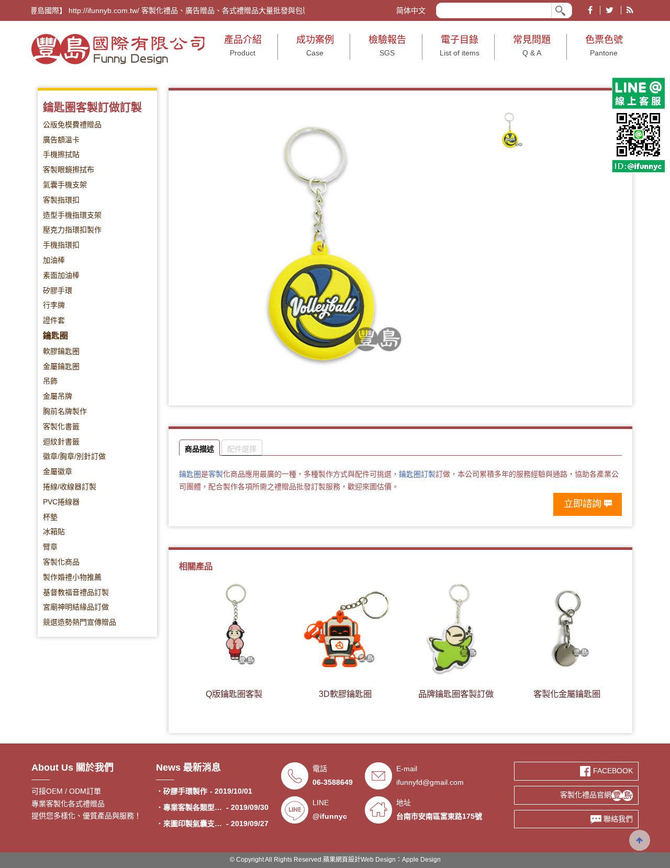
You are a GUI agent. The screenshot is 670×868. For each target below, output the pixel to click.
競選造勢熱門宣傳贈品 (79, 622)
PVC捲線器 (61, 502)
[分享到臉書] (590, 10)
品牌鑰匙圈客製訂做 (456, 693)
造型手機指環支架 (72, 215)
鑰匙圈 (55, 335)
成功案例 (315, 46)
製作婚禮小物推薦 (72, 577)
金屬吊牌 (57, 396)
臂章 (50, 547)
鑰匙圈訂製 (417, 474)
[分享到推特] (609, 10)
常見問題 (532, 46)
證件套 (54, 320)
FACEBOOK (612, 770)
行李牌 (54, 305)
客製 (215, 474)
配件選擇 (241, 449)
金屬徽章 (57, 471)
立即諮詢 (582, 504)
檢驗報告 (387, 46)
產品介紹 (243, 46)
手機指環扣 (61, 245)
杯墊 (50, 517)
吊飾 (50, 381)
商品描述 (199, 449)
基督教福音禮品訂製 (76, 592)
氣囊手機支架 (65, 185)
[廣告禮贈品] (118, 48)
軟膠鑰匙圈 (61, 351)
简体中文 (411, 10)
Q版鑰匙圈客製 (234, 693)
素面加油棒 (61, 275)
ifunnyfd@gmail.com (430, 782)
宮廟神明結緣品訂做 (76, 607)
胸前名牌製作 (65, 411)
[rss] (630, 10)
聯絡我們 (617, 819)
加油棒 (54, 260)
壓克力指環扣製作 (72, 230)
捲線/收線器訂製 (69, 486)
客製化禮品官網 (585, 795)
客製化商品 (61, 562)
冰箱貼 (54, 531)
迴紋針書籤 (61, 441)
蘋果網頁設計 (342, 859)
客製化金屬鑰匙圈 (566, 693)
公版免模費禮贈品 (72, 124)
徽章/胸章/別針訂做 (74, 456)
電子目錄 (459, 46)
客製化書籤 (61, 426)
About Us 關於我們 (72, 767)
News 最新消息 (188, 767)
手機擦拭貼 (61, 154)
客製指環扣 (61, 200)
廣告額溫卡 (61, 140)
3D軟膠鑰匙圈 (345, 693)
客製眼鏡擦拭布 (68, 169)
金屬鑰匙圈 (61, 366)
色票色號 (604, 46)
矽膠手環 (57, 290)
